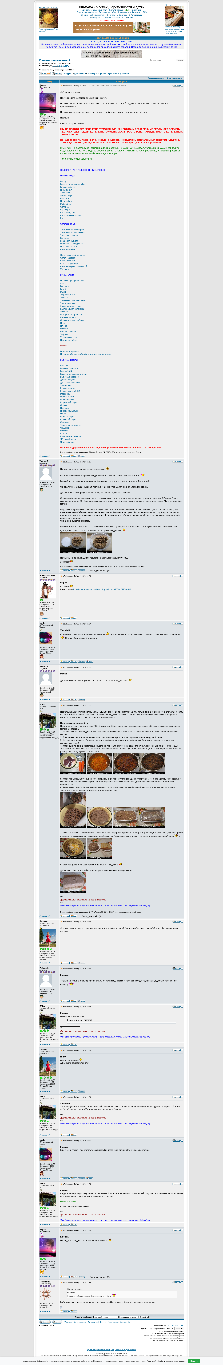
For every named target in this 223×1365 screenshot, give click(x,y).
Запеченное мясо (68, 303)
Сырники (64, 422)
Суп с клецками (67, 212)
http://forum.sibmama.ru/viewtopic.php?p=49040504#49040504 (102, 589)
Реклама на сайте (107, 12)
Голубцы (64, 289)
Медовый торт (67, 397)
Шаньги (63, 433)
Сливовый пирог (68, 419)
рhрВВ (106, 1354)
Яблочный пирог (68, 439)
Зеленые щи (66, 193)
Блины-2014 (66, 371)
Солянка (64, 207)
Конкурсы (123, 15)
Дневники (136, 10)
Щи (61, 218)
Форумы (68, 74)
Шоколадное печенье (70, 436)
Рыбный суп (66, 204)
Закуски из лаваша (69, 235)
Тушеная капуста (68, 337)
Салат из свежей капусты (72, 255)
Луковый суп (66, 195)
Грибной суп (66, 190)
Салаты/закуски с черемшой (73, 266)
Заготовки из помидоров (72, 229)
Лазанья (64, 312)
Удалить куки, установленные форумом (100, 1350)
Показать (88, 1020)
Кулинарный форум (97, 74)
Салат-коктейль (67, 249)
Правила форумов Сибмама (111, 20)
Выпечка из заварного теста (73, 374)
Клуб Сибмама (116, 10)
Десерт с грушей (68, 380)
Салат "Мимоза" (68, 258)
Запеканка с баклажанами (72, 300)
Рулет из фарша (68, 331)
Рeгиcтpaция (136, 15)
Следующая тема (174, 78)
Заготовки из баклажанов (72, 232)
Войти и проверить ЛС (114, 17)
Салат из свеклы (68, 261)
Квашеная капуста (69, 241)
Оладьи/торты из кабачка (72, 320)
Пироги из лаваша (69, 411)
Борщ (63, 181)
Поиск (85, 15)
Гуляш (63, 292)
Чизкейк (64, 431)
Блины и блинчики (69, 368)
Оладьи (63, 405)
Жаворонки (65, 385)
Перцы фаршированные (72, 280)
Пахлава (64, 408)
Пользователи (98, 15)
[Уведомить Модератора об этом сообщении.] (182, 85)
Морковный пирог (68, 402)
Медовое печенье (68, 399)
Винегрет (64, 238)
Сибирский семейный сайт (94, 10)
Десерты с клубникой (70, 382)
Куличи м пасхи (67, 388)
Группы (112, 15)
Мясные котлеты (68, 317)
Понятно (194, 1361)
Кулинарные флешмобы (119, 74)
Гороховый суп (67, 187)
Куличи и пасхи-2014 (70, 391)
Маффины (65, 394)
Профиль (96, 17)
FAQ (144, 12)
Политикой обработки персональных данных (166, 1361)
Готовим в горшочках (70, 351)
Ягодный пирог (67, 442)
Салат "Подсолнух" (69, 263)
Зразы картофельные (70, 306)
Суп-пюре (65, 210)
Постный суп (66, 201)
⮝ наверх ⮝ (44, 456)
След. (66, 66)
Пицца (63, 414)
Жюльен (64, 297)
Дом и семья (80, 74)
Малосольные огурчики (71, 244)
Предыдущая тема (156, 78)
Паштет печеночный (54, 60)
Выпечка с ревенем (69, 377)
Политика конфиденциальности (125, 1350)
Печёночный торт (68, 246)
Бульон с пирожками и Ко (72, 184)
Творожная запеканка (70, 425)
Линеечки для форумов (129, 12)
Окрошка (64, 198)
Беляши (64, 365)
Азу (62, 283)
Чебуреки (64, 428)
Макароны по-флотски (71, 314)
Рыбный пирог (67, 416)
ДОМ (127, 10)
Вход (130, 17)
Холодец (64, 269)
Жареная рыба (67, 295)
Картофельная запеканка (72, 309)
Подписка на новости (87, 12)
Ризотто (64, 329)
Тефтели (64, 334)
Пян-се (63, 326)
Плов (62, 323)
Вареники (65, 286)
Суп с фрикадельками (70, 215)
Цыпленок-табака (68, 340)
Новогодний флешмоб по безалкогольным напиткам (85, 354)
